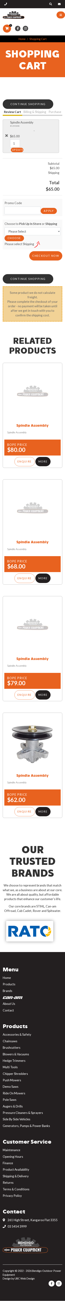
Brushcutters (11, 1047)
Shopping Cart (38, 38)
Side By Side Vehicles (16, 1119)
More (43, 461)
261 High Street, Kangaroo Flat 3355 (32, 1220)
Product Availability (16, 1169)
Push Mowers (12, 1080)
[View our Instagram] (25, 28)
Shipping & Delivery (16, 1176)
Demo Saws (10, 1086)
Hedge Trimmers (14, 1061)
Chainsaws (10, 1041)
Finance (8, 1163)
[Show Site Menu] (61, 15)
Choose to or (31, 224)
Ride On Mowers (14, 1093)
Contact (8, 1010)
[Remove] (6, 135)
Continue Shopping (28, 104)
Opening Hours (13, 1156)
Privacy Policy (12, 1196)
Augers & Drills (13, 1106)
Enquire (25, 461)
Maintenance (11, 1150)
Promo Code (13, 203)
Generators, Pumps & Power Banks (26, 1126)
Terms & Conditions (16, 1189)
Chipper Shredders (15, 1074)
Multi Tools (10, 1067)
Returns (8, 1182)
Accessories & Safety (17, 1034)
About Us (9, 1004)
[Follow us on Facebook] (18, 28)
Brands (7, 991)
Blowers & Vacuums (16, 1054)
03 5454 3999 (17, 1226)
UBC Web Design (25, 1278)
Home (21, 38)
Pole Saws (9, 1100)
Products (9, 984)
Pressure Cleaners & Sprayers (23, 1113)
